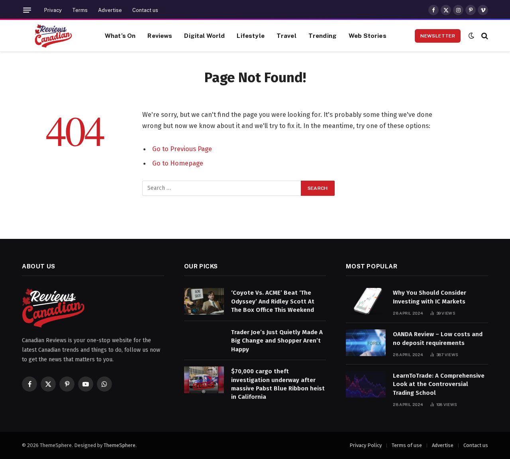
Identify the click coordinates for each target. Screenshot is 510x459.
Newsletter (437, 36)
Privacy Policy (365, 445)
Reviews (159, 35)
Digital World (204, 35)
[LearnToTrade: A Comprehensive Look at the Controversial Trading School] (366, 384)
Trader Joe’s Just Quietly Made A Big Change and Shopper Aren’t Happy (277, 341)
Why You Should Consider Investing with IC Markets (429, 297)
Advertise (110, 10)
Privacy (53, 10)
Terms (80, 10)
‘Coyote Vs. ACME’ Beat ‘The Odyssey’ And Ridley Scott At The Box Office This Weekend (272, 301)
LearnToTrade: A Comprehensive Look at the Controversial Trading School (438, 384)
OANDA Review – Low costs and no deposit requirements (438, 338)
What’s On (120, 35)
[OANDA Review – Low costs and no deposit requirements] (366, 342)
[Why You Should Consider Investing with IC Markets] (366, 301)
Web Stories (367, 35)
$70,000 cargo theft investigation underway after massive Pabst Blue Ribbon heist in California (278, 384)
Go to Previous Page (182, 149)
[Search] (484, 36)
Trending (322, 35)
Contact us (145, 10)
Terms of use (407, 445)
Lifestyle (250, 35)
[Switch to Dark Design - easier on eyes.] (471, 35)
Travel (286, 35)
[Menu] (27, 10)
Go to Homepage (177, 163)
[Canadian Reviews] (53, 36)
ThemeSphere (119, 445)
